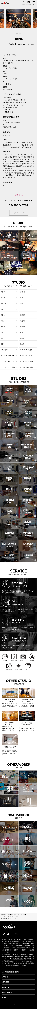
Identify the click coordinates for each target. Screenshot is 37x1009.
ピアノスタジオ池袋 (26, 350)
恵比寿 (22, 344)
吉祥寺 (3, 315)
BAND (16, 917)
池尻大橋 (22, 321)
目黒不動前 (4, 350)
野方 (21, 332)
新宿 (21, 298)
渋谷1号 (3, 292)
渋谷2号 (22, 292)
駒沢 (2, 321)
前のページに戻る (19, 213)
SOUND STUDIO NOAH (10, 972)
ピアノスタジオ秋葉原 (26, 361)
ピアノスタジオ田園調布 (8, 367)
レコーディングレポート (7, 917)
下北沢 (22, 309)
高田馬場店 (27, 200)
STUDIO (5, 977)
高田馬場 (3, 303)
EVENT (4, 997)
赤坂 (2, 332)
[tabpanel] (18, 18)
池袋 (21, 303)
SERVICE (5, 982)
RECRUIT (5, 987)
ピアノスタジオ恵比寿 (26, 367)
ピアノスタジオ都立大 (7, 355)
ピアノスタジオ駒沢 (26, 355)
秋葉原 (22, 338)
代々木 (3, 298)
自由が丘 (22, 327)
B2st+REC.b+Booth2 (26, 44)
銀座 (2, 338)
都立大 (3, 327)
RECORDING (7, 992)
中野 (2, 344)
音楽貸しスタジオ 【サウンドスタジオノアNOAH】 (13, 915)
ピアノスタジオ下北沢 (7, 361)
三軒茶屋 (22, 315)
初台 (2, 309)
